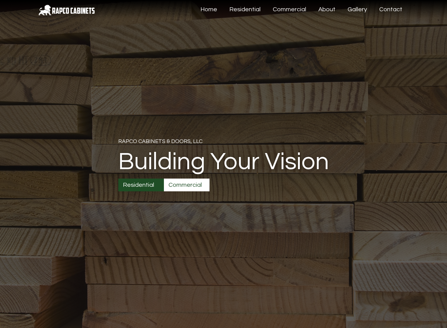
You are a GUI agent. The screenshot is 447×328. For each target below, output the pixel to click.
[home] (67, 7)
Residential (245, 9)
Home (208, 9)
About (326, 9)
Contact (390, 9)
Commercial (289, 9)
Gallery (357, 9)
